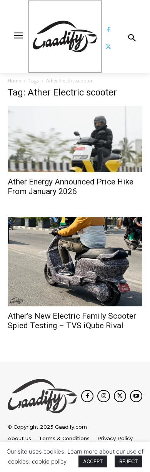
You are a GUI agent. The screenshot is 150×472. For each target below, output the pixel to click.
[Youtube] (136, 396)
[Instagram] (103, 396)
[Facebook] (108, 29)
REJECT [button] (128, 461)
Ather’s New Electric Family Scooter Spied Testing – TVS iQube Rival (72, 320)
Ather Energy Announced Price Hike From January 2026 (70, 186)
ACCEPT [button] (93, 461)
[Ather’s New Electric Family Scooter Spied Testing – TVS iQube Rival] (75, 261)
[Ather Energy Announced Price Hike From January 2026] (75, 139)
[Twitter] (108, 47)
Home (14, 80)
